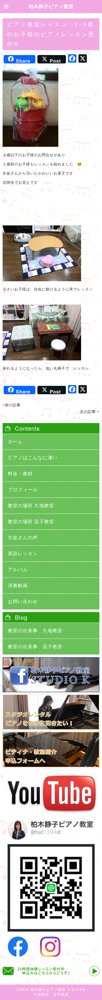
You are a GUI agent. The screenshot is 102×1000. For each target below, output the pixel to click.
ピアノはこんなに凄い (33, 457)
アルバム (18, 569)
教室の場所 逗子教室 (31, 521)
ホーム (15, 441)
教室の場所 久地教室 (31, 505)
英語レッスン (23, 553)
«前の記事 (12, 405)
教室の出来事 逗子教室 (35, 646)
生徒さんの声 (23, 537)
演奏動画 (18, 585)
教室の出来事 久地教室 (35, 630)
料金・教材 (20, 473)
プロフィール (23, 489)
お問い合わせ (23, 601)
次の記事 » (89, 411)
